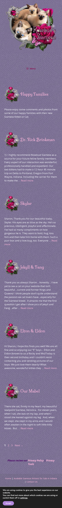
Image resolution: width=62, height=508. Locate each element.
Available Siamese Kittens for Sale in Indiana (35, 478)
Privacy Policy (36, 460)
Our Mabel (30, 391)
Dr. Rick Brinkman (37, 139)
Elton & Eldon (32, 330)
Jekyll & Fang (32, 267)
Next (19, 445)
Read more (27, 180)
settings (24, 498)
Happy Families (34, 94)
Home (8, 478)
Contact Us (32, 481)
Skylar (26, 203)
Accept (8, 503)
